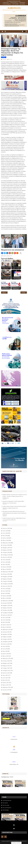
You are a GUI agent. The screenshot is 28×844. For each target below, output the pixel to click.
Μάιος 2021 (5, 680)
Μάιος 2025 (5, 564)
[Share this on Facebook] (2, 253)
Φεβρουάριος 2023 (6, 629)
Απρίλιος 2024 (6, 595)
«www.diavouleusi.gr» (14, 2)
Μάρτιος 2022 (5, 656)
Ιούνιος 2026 (5, 533)
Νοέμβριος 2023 (6, 607)
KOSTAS (10, 59)
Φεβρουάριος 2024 (6, 600)
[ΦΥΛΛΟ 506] (16, 708)
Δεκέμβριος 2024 (6, 576)
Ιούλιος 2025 (5, 559)
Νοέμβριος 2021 (6, 665)
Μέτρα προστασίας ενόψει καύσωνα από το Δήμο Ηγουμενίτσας (5, 292)
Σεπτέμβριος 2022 (6, 641)
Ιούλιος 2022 (5, 646)
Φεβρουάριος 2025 (6, 571)
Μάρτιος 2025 (5, 569)
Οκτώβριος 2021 (6, 668)
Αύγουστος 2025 (6, 557)
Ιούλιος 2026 (5, 530)
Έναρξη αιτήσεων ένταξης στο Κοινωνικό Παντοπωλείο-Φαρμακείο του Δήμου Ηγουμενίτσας (14, 507)
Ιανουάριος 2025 (6, 574)
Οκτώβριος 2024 (6, 581)
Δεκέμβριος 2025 (6, 547)
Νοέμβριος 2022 (6, 636)
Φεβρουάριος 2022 (6, 658)
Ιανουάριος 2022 (6, 660)
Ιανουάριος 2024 (6, 603)
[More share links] (17, 253)
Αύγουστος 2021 (6, 672)
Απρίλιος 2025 (6, 566)
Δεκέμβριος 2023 (6, 605)
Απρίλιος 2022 (6, 653)
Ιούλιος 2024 (5, 588)
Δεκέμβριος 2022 (6, 634)
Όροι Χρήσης (5, 802)
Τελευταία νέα (6, 2)
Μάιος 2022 (5, 651)
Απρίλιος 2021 (6, 682)
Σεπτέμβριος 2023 (6, 612)
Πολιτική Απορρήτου (7, 807)
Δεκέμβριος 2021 (6, 663)
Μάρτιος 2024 (5, 598)
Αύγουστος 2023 (6, 615)
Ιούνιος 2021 (5, 677)
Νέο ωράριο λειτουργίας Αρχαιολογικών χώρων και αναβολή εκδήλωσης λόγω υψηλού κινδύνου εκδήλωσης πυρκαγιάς (14, 513)
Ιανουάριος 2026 (6, 545)
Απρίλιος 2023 (6, 624)
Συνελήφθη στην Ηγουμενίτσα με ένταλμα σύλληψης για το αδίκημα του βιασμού (24, 292)
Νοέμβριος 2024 (6, 578)
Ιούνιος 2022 (5, 648)
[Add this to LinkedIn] (7, 253)
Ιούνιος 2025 (5, 562)
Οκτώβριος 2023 (6, 610)
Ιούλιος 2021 (5, 675)
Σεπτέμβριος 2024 (6, 583)
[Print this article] (12, 253)
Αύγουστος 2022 (6, 644)
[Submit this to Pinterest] (10, 253)
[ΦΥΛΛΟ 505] (11, 708)
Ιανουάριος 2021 (6, 689)
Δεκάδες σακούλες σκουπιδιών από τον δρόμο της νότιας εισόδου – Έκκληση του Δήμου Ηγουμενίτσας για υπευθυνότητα (15, 496)
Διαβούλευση (14, 8)
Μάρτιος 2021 (5, 685)
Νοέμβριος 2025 (6, 550)
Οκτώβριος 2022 (6, 639)
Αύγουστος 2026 (6, 528)
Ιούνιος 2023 (5, 619)
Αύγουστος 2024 (6, 586)
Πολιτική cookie (6, 805)
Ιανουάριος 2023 (6, 631)
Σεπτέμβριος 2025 (6, 554)
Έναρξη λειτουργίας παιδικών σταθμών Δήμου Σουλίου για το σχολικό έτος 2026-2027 (14, 519)
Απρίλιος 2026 (6, 538)
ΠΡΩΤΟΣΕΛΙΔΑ (22, 2)
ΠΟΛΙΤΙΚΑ (3, 57)
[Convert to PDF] (15, 253)
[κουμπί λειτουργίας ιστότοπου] (23, 31)
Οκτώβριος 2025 (6, 552)
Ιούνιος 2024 (5, 591)
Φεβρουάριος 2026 (6, 542)
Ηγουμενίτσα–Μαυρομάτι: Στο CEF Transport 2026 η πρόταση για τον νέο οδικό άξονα (13, 502)
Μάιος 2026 (5, 535)
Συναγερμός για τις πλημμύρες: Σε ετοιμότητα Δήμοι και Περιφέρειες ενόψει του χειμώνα (13, 722)
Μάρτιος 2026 (5, 540)
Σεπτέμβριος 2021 (6, 670)
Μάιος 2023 (5, 622)
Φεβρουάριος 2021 (6, 687)
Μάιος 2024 (5, 593)
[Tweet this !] (5, 253)
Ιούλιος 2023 (5, 617)
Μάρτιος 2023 (5, 627)
